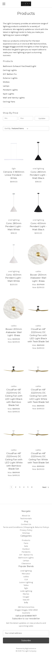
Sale (26, 546)
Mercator (26, 574)
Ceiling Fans (9, 101)
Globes (6, 82)
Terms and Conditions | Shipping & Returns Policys (26, 527)
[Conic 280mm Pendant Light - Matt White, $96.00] (13, 203)
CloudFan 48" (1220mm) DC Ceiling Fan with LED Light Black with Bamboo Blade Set (13, 397)
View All (26, 600)
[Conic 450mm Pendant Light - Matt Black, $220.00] (38, 203)
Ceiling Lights (10, 70)
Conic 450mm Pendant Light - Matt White (13, 277)
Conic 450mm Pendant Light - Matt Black (38, 226)
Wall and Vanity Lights (14, 97)
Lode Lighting (26, 591)
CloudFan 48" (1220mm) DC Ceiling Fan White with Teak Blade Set (38, 458)
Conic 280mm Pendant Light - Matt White (13, 226)
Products (26, 540)
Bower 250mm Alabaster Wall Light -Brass (38, 277)
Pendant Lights (10, 90)
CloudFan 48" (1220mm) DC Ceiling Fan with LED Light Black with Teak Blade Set (38, 335)
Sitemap (26, 533)
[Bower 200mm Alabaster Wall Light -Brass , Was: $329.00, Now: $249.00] (13, 308)
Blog (26, 521)
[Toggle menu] (4, 4)
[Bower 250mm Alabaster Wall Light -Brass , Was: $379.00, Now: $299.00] (38, 254)
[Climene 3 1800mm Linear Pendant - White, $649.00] (13, 151)
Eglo (26, 588)
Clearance (26, 563)
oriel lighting (26, 571)
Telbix (26, 585)
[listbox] (20, 128)
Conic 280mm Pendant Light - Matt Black (38, 175)
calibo (26, 576)
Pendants (26, 552)
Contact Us (26, 524)
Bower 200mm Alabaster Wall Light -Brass (14, 332)
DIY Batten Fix (10, 74)
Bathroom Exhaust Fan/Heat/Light (19, 66)
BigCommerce (30, 648)
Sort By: (8, 128)
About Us (26, 515)
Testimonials (26, 518)
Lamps (6, 86)
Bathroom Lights (26, 558)
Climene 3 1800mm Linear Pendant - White (13, 175)
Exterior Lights (10, 78)
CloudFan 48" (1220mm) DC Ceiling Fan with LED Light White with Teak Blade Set (38, 395)
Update (41, 118)
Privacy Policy (26, 530)
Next (44, 487)
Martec (26, 594)
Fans (26, 543)
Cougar (26, 597)
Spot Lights (8, 94)
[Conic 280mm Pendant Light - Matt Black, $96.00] (38, 151)
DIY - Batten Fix (26, 555)
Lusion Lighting (26, 582)
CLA (26, 579)
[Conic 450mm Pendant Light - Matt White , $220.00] (13, 254)
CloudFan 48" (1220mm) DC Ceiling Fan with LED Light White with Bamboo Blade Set (14, 461)
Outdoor (26, 549)
